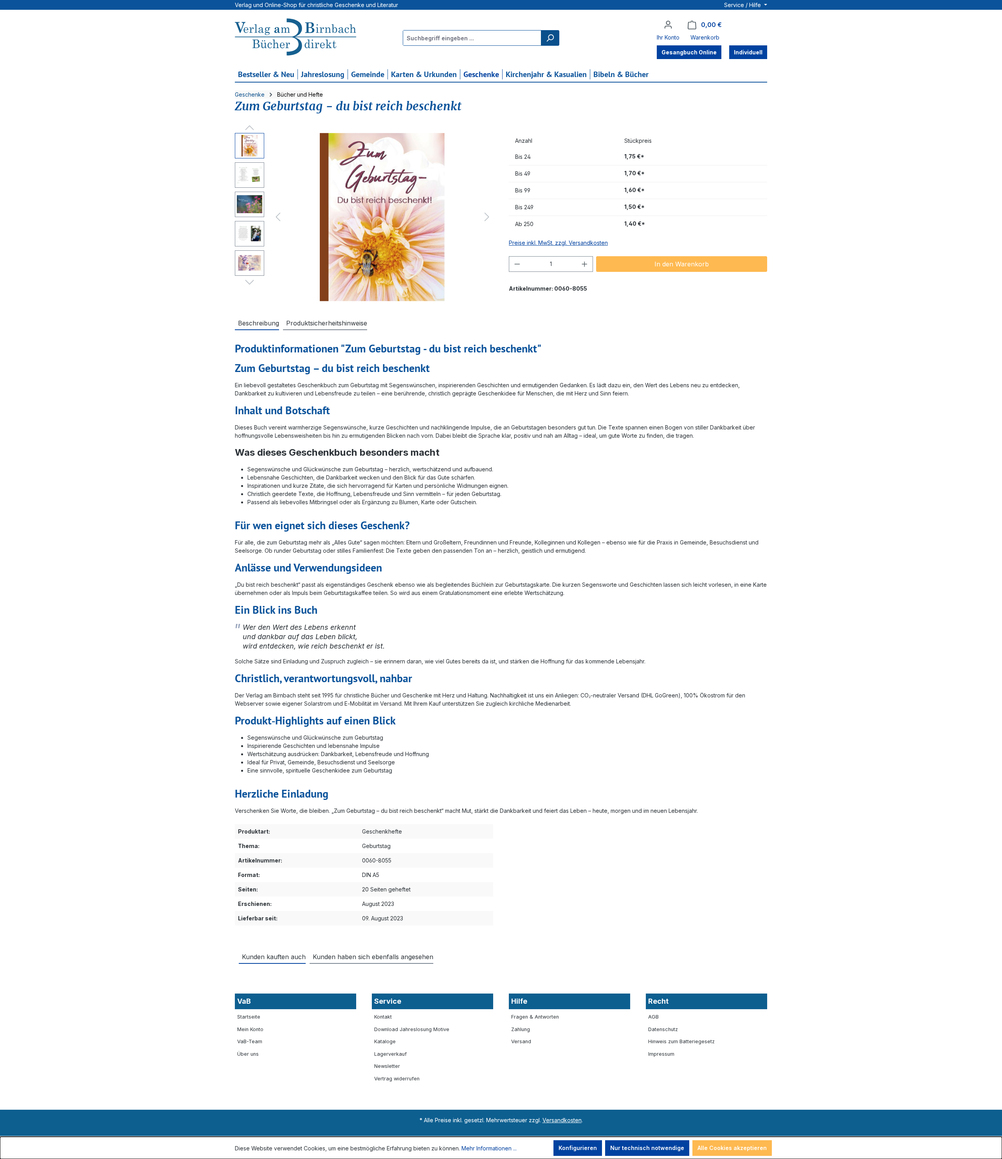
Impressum (661, 1054)
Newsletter (387, 1066)
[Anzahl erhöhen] (585, 264)
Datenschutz (663, 1029)
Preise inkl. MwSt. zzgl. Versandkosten (558, 242)
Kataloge (385, 1041)
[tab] (257, 322)
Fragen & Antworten (535, 1017)
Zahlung (520, 1029)
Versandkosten (562, 1120)
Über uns (248, 1054)
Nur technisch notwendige (647, 1148)
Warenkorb (704, 37)
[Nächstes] (487, 217)
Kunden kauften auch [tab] (274, 957)
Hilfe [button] (519, 1001)
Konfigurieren (578, 1148)
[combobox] (472, 38)
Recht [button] (658, 1001)
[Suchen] (550, 38)
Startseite (248, 1017)
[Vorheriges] (278, 217)
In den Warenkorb (681, 264)
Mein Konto (250, 1029)
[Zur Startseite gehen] (295, 38)
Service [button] (387, 1001)
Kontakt (383, 1017)
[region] (364, 217)
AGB (653, 1017)
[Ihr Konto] (668, 24)
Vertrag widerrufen (397, 1079)
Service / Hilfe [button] (743, 5)
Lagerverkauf (390, 1054)
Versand (521, 1041)
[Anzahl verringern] (517, 264)
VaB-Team (249, 1041)
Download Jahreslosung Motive (411, 1029)
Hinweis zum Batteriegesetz (681, 1041)
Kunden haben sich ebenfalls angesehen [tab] (373, 957)
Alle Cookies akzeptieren (732, 1148)
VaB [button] (244, 1001)
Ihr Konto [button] (668, 37)
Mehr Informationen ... (489, 1148)
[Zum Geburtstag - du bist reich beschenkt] (382, 217)
